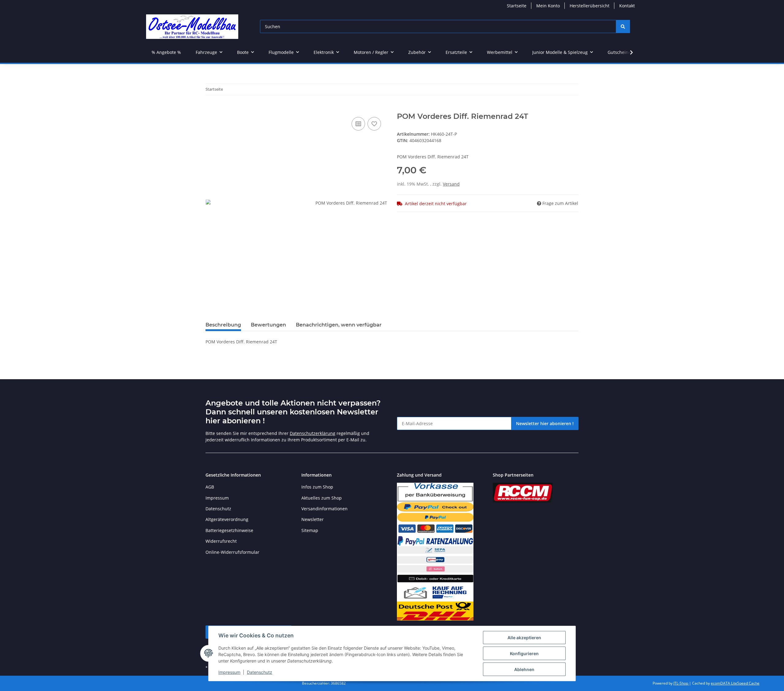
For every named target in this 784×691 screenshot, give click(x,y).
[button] (627, 52)
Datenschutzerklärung (312, 433)
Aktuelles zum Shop (321, 498)
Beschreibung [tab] (223, 325)
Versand (451, 184)
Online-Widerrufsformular (232, 552)
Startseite (516, 6)
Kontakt (627, 6)
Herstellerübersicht (589, 6)
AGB (209, 487)
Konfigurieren (524, 653)
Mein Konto (548, 6)
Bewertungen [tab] (268, 325)
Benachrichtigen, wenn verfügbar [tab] (339, 325)
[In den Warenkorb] (210, 108)
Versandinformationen (324, 509)
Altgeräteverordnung (226, 519)
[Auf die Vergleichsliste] (358, 123)
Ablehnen (524, 669)
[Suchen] (623, 26)
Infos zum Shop (317, 487)
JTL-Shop (681, 683)
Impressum (229, 672)
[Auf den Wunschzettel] (374, 123)
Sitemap (309, 530)
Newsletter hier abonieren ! (545, 423)
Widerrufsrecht (221, 541)
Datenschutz (259, 672)
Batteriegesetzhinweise (229, 530)
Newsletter (312, 519)
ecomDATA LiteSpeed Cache (735, 683)
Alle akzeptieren (524, 637)
